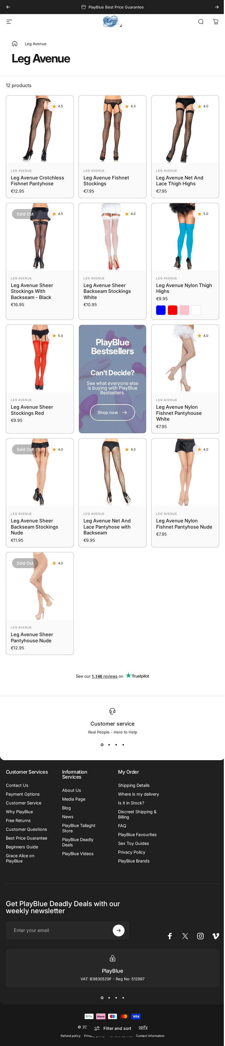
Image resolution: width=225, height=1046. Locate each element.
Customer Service (23, 807)
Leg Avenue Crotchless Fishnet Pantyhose (37, 181)
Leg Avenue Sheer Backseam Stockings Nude (34, 527)
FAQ (120, 830)
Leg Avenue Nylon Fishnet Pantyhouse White (179, 413)
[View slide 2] (106, 744)
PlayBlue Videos (77, 853)
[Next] (216, 7)
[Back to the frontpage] (15, 44)
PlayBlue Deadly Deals (76, 842)
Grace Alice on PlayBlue (20, 874)
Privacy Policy (129, 857)
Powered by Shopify (126, 1042)
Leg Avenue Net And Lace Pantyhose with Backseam (107, 527)
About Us (70, 790)
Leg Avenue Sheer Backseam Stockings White (107, 291)
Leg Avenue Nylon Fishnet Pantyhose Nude (184, 524)
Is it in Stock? (129, 808)
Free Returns (18, 825)
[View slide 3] (113, 744)
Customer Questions (16, 837)
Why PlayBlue (19, 816)
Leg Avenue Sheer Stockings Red (32, 410)
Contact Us (17, 790)
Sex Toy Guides (131, 848)
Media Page (72, 799)
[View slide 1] (99, 744)
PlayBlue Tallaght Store (77, 828)
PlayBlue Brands (132, 866)
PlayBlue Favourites (135, 839)
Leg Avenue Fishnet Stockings (106, 181)
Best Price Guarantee (16, 851)
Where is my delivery (128, 797)
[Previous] (8, 7)
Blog (65, 807)
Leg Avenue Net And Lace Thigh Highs (179, 181)
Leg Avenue (21, 170)
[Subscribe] (116, 946)
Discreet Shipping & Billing (135, 819)
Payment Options (23, 799)
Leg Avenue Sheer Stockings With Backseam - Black (32, 291)
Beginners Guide (22, 862)
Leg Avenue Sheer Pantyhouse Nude (32, 637)
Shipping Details (132, 785)
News (66, 816)
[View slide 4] (121, 744)
